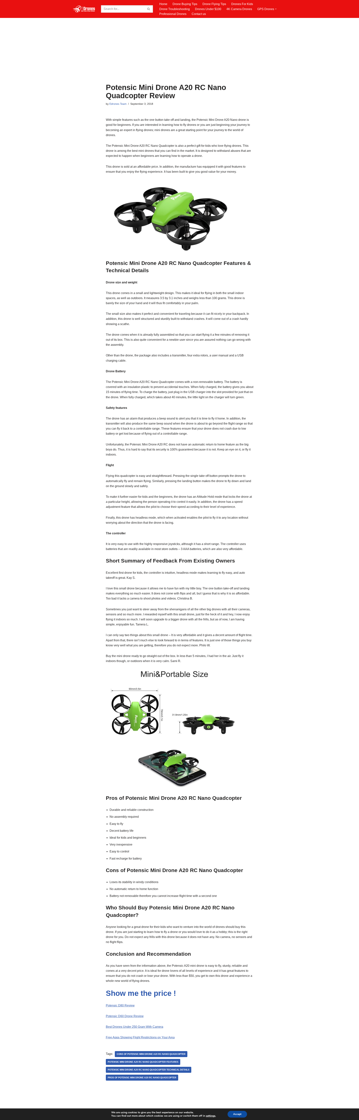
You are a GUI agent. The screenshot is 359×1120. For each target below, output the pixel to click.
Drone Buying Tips (185, 4)
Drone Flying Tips (214, 4)
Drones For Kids (242, 4)
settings (210, 1116)
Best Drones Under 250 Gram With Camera (134, 1026)
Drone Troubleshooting (174, 9)
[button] (276, 9)
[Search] (149, 9)
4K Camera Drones (239, 9)
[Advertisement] (179, 55)
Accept (237, 1114)
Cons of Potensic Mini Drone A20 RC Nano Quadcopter (151, 1054)
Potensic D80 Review (120, 1005)
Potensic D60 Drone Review (125, 1016)
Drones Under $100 (208, 9)
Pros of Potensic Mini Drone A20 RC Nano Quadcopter (142, 1077)
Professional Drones (172, 13)
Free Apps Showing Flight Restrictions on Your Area (140, 1037)
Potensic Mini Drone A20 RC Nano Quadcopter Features (143, 1062)
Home (163, 4)
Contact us (199, 13)
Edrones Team (118, 103)
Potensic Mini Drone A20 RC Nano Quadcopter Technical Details (148, 1069)
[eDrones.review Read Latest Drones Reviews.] (84, 9)
